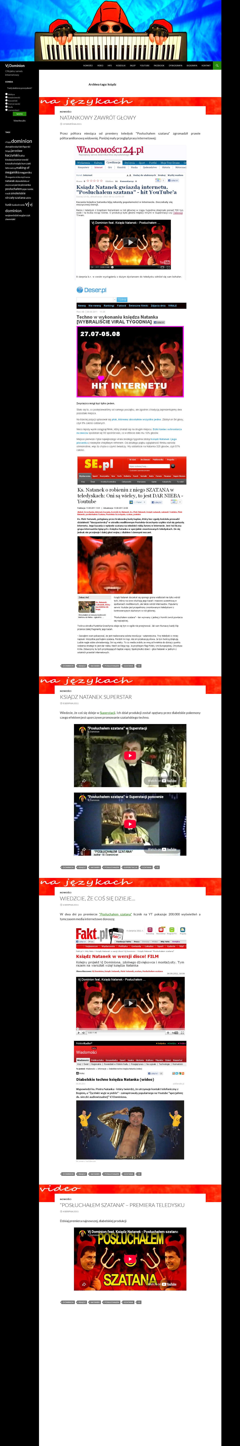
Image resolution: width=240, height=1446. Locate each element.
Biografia (192, 65)
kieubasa (9, 159)
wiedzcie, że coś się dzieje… (97, 898)
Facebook (159, 65)
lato (7, 168)
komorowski (21, 159)
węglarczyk (24, 215)
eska (15, 146)
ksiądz (82, 666)
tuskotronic (18, 204)
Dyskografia (175, 65)
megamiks (12, 172)
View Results (20, 120)
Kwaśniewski (14, 97)
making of (23, 167)
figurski (26, 146)
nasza (27, 177)
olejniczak (9, 185)
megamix (11, 177)
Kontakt (206, 65)
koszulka (9, 163)
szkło (28, 198)
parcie (17, 185)
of (28, 181)
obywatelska (21, 181)
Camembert (13, 110)
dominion (68, 666)
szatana (128, 666)
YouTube (144, 65)
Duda (10, 107)
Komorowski (14, 104)
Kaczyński (12, 100)
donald (9, 146)
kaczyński (12, 155)
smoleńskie (18, 193)
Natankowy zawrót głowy (98, 117)
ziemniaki (10, 219)
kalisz (22, 155)
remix (30, 188)
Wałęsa (11, 94)
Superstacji (107, 713)
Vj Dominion (15, 65)
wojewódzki (12, 215)
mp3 (23, 177)
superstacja (130, 867)
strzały (10, 197)
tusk (8, 204)
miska (18, 177)
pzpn (24, 189)
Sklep (132, 65)
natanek (95, 666)
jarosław (16, 150)
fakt (20, 146)
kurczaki (26, 163)
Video (100, 65)
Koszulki (120, 65)
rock (7, 193)
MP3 (110, 65)
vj (139, 666)
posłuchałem (112, 666)
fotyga (8, 151)
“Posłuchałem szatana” (115, 914)
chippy (8, 142)
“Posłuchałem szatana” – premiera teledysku (122, 1205)
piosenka (26, 184)
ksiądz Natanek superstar (96, 697)
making (12, 168)
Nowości (88, 65)
